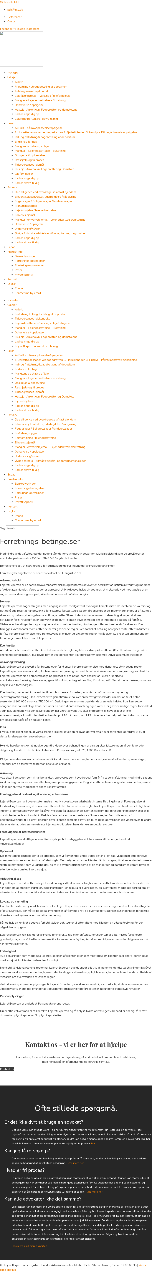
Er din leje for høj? (26, 142)
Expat (11, 247)
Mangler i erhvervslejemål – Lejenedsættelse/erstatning (50, 220)
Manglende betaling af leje (32, 146)
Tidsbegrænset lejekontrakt (32, 91)
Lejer (10, 123)
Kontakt (12, 279)
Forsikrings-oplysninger (29, 265)
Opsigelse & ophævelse (30, 155)
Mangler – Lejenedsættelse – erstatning (40, 151)
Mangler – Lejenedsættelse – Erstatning (40, 100)
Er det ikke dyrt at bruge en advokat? (43, 1122)
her (93, 1143)
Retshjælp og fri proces (29, 160)
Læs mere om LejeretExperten (29, 1246)
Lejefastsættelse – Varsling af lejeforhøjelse (42, 96)
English (11, 284)
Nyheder (12, 73)
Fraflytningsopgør (26, 206)
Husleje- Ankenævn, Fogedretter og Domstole (44, 169)
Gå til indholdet (9, 2)
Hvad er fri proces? (24, 1170)
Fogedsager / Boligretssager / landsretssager (43, 201)
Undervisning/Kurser (27, 229)
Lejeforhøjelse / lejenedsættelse (35, 210)
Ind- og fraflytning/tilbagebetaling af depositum (45, 137)
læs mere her (76, 1163)
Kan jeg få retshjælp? (27, 1151)
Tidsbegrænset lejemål (29, 165)
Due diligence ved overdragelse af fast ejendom (45, 192)
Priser (18, 270)
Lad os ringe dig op (27, 114)
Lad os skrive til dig (27, 183)
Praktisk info (15, 252)
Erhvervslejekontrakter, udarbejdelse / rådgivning (45, 197)
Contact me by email (28, 293)
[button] (76, 1122)
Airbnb (19, 82)
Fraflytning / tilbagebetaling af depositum (41, 87)
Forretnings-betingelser (30, 261)
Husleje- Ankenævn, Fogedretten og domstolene (46, 110)
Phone (19, 288)
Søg (2, 528)
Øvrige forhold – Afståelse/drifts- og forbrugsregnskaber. (50, 233)
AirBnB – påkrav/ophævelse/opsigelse (39, 128)
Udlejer (11, 77)
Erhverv (12, 187)
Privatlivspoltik (24, 275)
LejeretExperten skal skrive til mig (36, 119)
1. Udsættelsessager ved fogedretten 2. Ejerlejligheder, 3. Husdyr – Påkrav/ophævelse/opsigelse (76, 132)
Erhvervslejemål (25, 215)
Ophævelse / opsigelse (29, 105)
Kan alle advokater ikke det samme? (42, 1199)
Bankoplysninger (25, 256)
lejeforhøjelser (24, 174)
